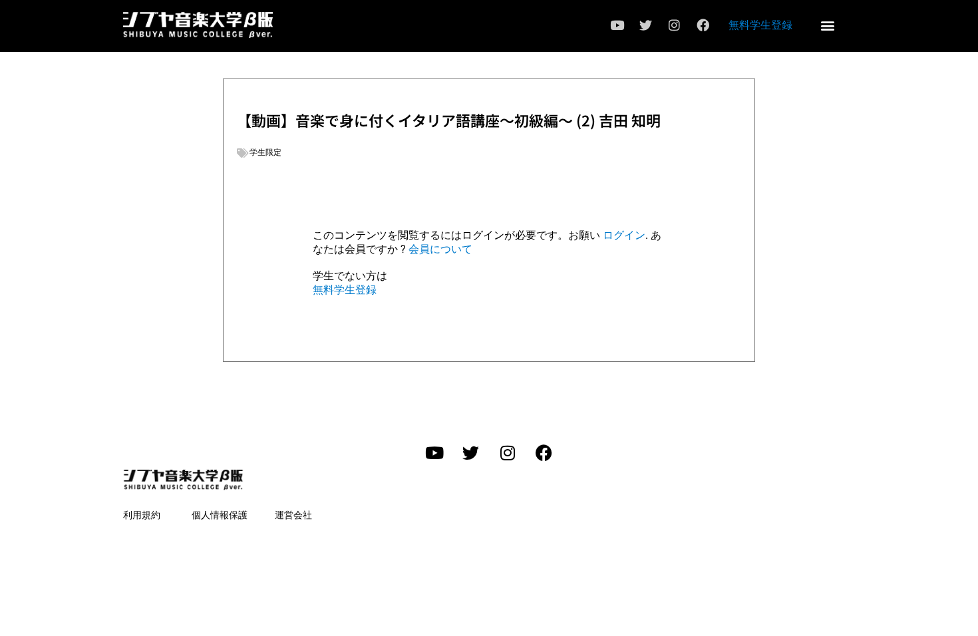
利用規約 (141, 515)
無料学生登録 (760, 24)
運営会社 (293, 515)
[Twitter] (645, 25)
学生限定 (265, 152)
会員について (440, 249)
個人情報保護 (219, 515)
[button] (827, 25)
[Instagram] (674, 25)
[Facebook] (702, 25)
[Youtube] (616, 25)
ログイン (624, 235)
